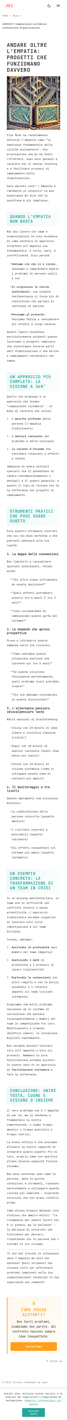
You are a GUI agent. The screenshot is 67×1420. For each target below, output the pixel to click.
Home (5, 15)
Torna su (55, 1361)
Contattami (34, 1346)
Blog (16, 15)
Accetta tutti (33, 1412)
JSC (9, 5)
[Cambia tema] (49, 5)
